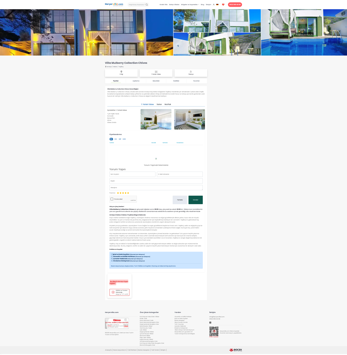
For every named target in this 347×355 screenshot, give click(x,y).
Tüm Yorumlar (179, 324)
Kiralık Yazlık (143, 318)
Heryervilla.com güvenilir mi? (184, 332)
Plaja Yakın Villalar (145, 337)
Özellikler (176, 81)
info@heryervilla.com (216, 317)
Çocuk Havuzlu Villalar (146, 334)
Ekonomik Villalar (145, 335)
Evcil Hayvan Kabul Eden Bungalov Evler (152, 343)
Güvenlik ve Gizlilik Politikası (131, 256)
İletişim (208, 5)
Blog (202, 5)
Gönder (195, 200)
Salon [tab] (159, 104)
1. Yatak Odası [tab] (147, 104)
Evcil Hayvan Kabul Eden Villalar (149, 317)
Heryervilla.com (112, 312)
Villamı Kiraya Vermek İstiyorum (184, 330)
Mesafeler (156, 81)
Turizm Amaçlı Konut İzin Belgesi (185, 334)
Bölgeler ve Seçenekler (189, 5)
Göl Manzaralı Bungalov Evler (149, 341)
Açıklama (136, 81)
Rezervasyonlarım (119, 350)
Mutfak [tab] (168, 104)
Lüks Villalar (143, 330)
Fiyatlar (116, 81)
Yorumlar (196, 81)
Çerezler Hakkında (128, 259)
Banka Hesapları (179, 320)
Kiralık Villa (163, 5)
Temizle (180, 200)
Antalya (109, 67)
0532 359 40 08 (235, 5)
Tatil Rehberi (132, 350)
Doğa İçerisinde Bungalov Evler (149, 324)
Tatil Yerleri (155, 350)
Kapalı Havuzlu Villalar (146, 339)
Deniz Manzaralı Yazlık (146, 320)
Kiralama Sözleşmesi (129, 261)
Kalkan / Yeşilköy (118, 67)
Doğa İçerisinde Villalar (147, 332)
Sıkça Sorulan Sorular (181, 322)
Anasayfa (108, 350)
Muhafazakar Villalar (146, 326)
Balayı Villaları (174, 5)
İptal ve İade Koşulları (129, 254)
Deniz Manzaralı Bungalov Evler (149, 322)
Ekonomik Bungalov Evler (147, 345)
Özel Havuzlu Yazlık (146, 328)
